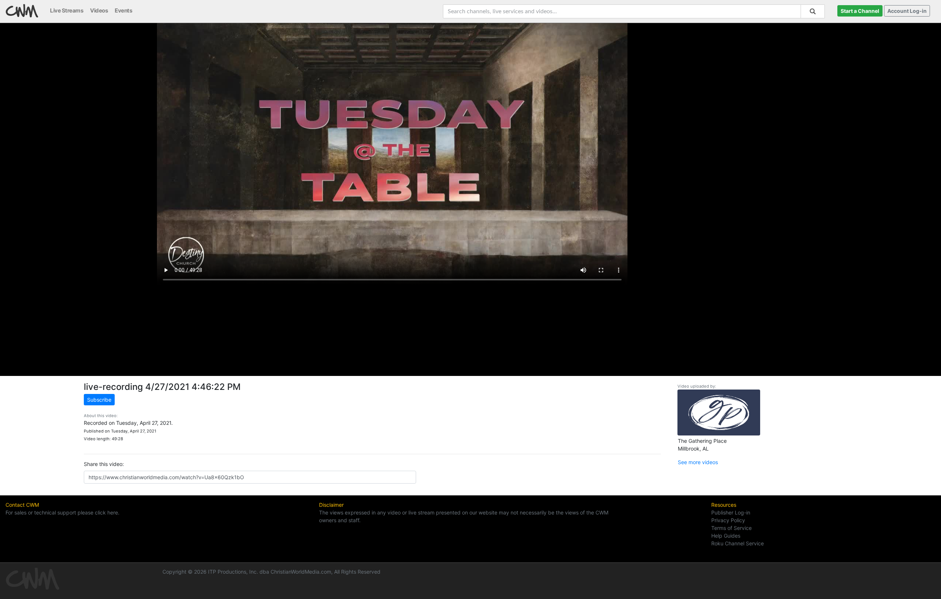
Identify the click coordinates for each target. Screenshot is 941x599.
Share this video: (104, 464)
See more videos (698, 462)
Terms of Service (731, 528)
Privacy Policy (728, 520)
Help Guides (725, 535)
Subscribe (99, 400)
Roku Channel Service (737, 543)
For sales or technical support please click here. (62, 512)
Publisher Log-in (730, 512)
